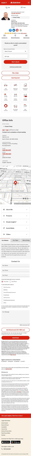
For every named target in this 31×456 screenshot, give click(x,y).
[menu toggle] (28, 2)
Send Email (15, 337)
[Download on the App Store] (5, 442)
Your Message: (5, 312)
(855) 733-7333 (13, 354)
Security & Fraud (5, 424)
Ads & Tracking (4, 422)
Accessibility (4, 426)
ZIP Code (7, 56)
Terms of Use (4, 428)
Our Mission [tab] (5, 240)
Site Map (3, 435)
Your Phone (5, 270)
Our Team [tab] (15, 240)
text (7, 130)
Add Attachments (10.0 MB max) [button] (15, 330)
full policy (19, 391)
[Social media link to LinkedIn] (13, 30)
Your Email (4, 275)
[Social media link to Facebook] (10, 30)
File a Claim (15, 73)
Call (3, 130)
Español (3, 2)
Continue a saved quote (15, 66)
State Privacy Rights (5, 433)
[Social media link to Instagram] (17, 30)
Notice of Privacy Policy (6, 431)
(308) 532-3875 (6, 150)
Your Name (5, 265)
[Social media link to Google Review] (20, 30)
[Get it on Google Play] (15, 442)
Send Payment (15, 78)
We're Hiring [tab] (25, 240)
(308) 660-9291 (6, 153)
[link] (15, 2)
